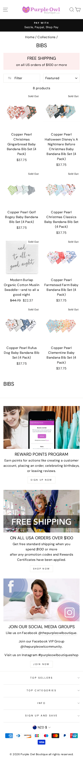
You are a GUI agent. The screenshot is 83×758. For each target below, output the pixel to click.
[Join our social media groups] (41, 600)
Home (29, 37)
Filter (18, 78)
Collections (46, 37)
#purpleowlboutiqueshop (58, 655)
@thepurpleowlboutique (57, 633)
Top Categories (42, 690)
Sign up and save (41, 715)
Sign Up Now (41, 479)
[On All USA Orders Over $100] (41, 511)
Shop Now (41, 568)
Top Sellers (41, 677)
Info (41, 703)
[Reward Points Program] (41, 427)
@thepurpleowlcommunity (41, 646)
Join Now (41, 664)
